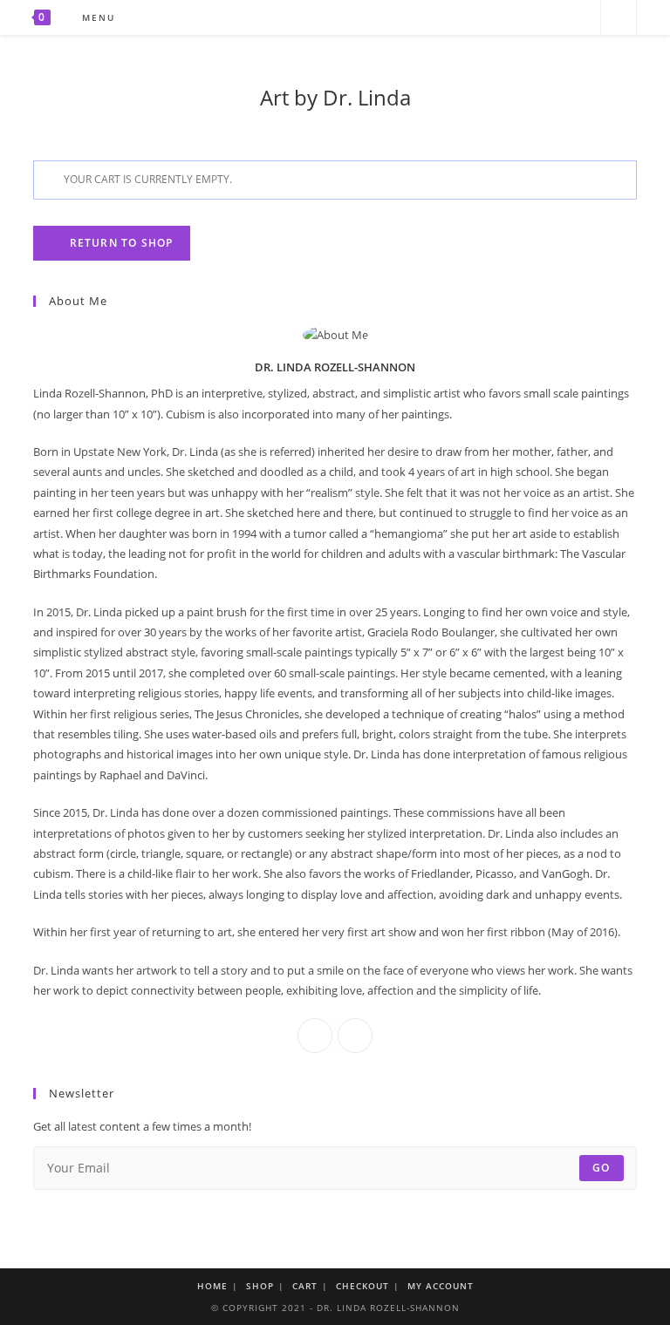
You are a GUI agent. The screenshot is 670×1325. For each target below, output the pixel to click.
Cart (305, 1286)
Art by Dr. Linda (335, 97)
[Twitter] (509, 17)
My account (440, 1286)
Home (212, 1286)
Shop (260, 1286)
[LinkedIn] (355, 1035)
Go (601, 1167)
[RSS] (579, 17)
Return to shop (119, 242)
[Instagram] (556, 17)
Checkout (362, 1286)
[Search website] (618, 18)
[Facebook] (532, 17)
